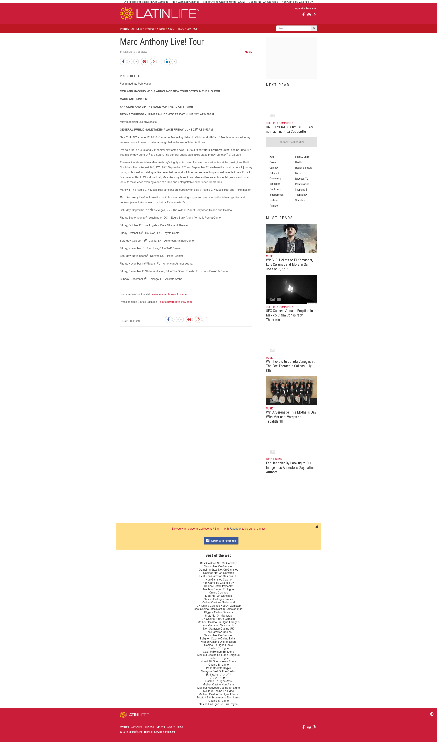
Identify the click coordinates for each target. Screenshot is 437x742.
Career (273, 162)
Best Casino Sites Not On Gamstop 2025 (218, 609)
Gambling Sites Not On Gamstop (218, 569)
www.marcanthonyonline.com (169, 294)
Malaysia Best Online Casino (218, 671)
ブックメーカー (218, 678)
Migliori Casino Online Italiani (218, 642)
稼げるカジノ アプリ (218, 674)
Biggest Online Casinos (218, 612)
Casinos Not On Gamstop (218, 573)
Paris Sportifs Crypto (218, 668)
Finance (274, 205)
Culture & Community (275, 176)
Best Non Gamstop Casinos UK (218, 576)
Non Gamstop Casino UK (218, 628)
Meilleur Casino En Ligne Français (218, 622)
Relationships (302, 184)
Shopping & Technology (301, 192)
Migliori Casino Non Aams (218, 684)
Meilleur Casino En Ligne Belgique (218, 655)
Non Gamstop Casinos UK (218, 583)
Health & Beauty (303, 167)
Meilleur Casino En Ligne (218, 589)
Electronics (275, 189)
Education (275, 183)
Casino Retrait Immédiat (218, 586)
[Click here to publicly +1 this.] (153, 61)
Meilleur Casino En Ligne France (218, 694)
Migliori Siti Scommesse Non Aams (218, 697)
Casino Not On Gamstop (218, 566)
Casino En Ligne (218, 648)
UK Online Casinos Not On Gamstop (218, 606)
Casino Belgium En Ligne (218, 651)
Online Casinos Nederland (218, 602)
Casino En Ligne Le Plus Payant (218, 704)
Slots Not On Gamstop (218, 596)
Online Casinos (218, 592)
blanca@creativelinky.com (176, 302)
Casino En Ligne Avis (218, 681)
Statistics (300, 200)
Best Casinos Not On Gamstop (218, 563)
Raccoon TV (301, 178)
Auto (272, 156)
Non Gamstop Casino (219, 579)
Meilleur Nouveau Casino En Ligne (218, 688)
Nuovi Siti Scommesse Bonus (219, 661)
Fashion (274, 200)
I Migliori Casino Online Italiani (218, 638)
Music (298, 173)
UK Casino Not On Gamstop (218, 619)
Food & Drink (302, 156)
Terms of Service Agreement (159, 731)
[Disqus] (186, 377)
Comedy (274, 167)
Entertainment (277, 194)
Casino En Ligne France (218, 599)
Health (298, 162)
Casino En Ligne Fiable (218, 645)
